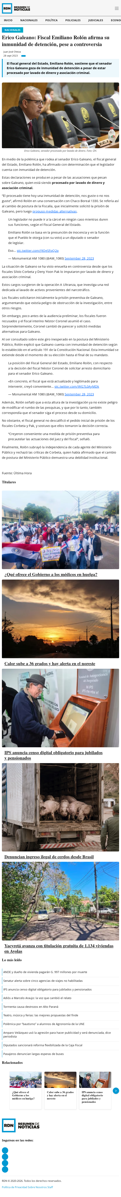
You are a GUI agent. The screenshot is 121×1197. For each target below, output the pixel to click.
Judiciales (95, 20)
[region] (60, 1091)
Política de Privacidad (14, 1187)
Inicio (8, 20)
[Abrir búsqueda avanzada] (111, 8)
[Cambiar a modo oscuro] (106, 8)
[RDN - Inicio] (17, 8)
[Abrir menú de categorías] (116, 8)
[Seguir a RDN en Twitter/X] (5, 1163)
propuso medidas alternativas (54, 211)
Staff (50, 1187)
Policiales (73, 20)
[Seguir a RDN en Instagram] (5, 1157)
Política (51, 20)
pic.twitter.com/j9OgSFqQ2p (38, 250)
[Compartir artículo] (23, 56)
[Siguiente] (116, 1091)
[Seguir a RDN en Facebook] (5, 1150)
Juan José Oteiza (12, 51)
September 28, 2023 (79, 258)
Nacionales (28, 20)
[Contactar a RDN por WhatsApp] (5, 1169)
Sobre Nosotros (37, 1187)
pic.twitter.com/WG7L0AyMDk (77, 386)
